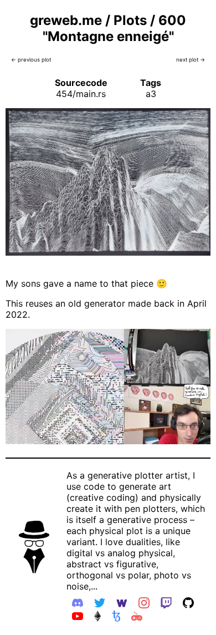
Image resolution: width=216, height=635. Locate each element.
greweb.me (66, 20)
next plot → (190, 60)
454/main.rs (81, 93)
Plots (130, 20)
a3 (151, 93)
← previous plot (31, 60)
